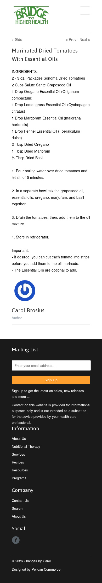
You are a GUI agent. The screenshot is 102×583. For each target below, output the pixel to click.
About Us (19, 438)
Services (18, 454)
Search (17, 508)
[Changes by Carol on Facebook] (16, 540)
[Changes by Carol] (38, 16)
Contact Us (20, 500)
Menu (85, 10)
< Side (17, 39)
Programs (19, 477)
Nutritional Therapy (26, 446)
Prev (72, 39)
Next (83, 39)
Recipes (18, 462)
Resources (20, 469)
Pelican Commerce (46, 569)
